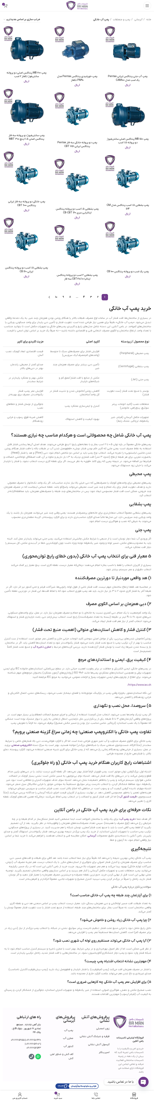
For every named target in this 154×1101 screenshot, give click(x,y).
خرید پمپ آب (127, 819)
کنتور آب (68, 1046)
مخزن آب (68, 1038)
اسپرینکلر (104, 1052)
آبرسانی (138, 19)
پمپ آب (68, 1030)
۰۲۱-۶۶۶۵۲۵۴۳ (33, 1047)
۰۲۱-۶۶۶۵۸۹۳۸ (33, 1040)
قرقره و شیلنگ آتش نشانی (94, 1036)
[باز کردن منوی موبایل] (147, 5)
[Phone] (31, 1056)
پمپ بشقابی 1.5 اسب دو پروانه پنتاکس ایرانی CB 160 (26, 269)
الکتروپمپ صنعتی (21, 745)
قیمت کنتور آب (127, 797)
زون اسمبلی (102, 1028)
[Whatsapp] (38, 1056)
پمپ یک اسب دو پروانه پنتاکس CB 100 (128, 271)
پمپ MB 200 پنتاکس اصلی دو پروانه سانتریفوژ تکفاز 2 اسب (26, 74)
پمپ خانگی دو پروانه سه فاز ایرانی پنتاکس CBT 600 (26, 203)
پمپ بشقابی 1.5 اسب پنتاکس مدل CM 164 (128, 207)
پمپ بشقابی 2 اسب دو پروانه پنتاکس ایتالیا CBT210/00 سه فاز (77, 277)
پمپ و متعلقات (121, 19)
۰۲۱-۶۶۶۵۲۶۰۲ (33, 1044)
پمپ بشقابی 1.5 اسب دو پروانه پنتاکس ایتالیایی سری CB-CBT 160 (77, 210)
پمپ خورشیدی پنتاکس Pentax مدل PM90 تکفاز (77, 78)
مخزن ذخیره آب (42, 647)
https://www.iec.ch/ (139, 685)
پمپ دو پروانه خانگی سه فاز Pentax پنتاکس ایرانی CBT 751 (77, 144)
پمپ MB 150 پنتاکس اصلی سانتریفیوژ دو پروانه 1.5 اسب (128, 141)
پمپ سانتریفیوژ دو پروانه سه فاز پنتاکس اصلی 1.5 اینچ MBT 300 (27, 137)
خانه (148, 19)
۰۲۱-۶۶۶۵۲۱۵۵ (18, 1040)
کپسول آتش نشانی (98, 1044)
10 (56, 297)
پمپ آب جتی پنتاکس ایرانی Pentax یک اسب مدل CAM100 (127, 78)
